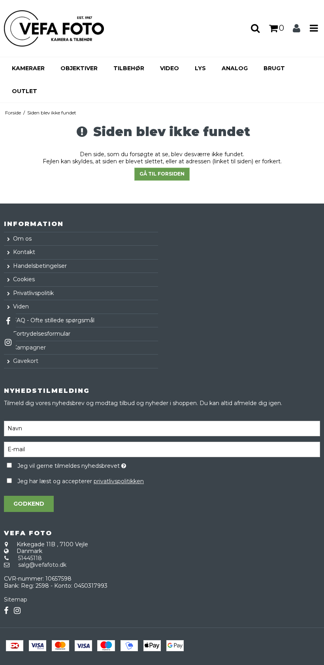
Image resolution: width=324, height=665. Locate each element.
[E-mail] (162, 448)
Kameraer (28, 68)
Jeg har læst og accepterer (80, 481)
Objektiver (79, 68)
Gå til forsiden (162, 174)
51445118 (30, 558)
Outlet (24, 91)
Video (169, 68)
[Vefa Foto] (54, 28)
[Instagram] (8, 342)
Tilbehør (128, 68)
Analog (235, 68)
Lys (200, 68)
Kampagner (29, 347)
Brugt (274, 68)
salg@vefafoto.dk (42, 564)
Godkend (28, 503)
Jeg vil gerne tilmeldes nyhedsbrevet (91, 465)
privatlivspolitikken (119, 481)
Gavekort (25, 360)
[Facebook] (8, 321)
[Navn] (162, 428)
